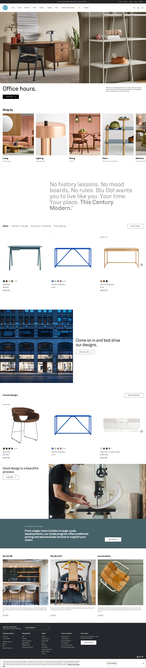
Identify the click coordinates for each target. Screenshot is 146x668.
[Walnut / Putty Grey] (109, 448)
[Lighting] (49, 8)
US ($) (141, 2)
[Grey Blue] (58, 281)
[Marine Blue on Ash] (4, 281)
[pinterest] (142, 657)
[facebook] (140, 657)
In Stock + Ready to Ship (68, 7)
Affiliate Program (46, 651)
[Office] (34, 8)
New (23, 636)
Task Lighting (59, 226)
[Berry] (61, 281)
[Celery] (55, 281)
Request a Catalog (26, 640)
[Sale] (79, 8)
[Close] (143, 663)
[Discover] (86, 8)
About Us (44, 636)
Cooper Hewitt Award (47, 649)
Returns (5, 643)
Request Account (65, 636)
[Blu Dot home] (5, 7)
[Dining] (19, 8)
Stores (131, 1)
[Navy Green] (107, 448)
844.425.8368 (6, 638)
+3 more (15, 448)
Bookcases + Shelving (41, 226)
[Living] (12, 8)
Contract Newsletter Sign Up (68, 647)
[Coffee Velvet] (4, 448)
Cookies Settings (111, 663)
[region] (73, 663)
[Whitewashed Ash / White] (9, 281)
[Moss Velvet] (7, 448)
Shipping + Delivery (7, 641)
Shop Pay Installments (27, 647)
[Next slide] (141, 134)
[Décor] (56, 8)
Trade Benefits (113, 539)
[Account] (138, 8)
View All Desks (135, 226)
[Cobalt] (53, 281)
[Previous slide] (4, 134)
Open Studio (45, 647)
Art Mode (24, 638)
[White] (101, 448)
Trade (120, 1)
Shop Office (9, 96)
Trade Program (64, 638)
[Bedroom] (27, 8)
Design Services (26, 645)
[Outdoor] (42, 8)
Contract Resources (66, 640)
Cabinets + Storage (19, 226)
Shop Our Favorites (134, 395)
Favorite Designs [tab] (10, 395)
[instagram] (138, 657)
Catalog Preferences (7, 648)
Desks (5, 226)
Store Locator (88, 642)
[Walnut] (7, 281)
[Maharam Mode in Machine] (9, 448)
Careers (44, 653)
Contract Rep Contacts (66, 645)
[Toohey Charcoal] (12, 448)
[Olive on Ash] (12, 281)
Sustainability (45, 640)
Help (136, 1)
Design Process (45, 638)
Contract (125, 1)
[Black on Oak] (107, 281)
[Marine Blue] (104, 448)
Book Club (44, 645)
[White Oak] (101, 281)
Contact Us (5, 636)
